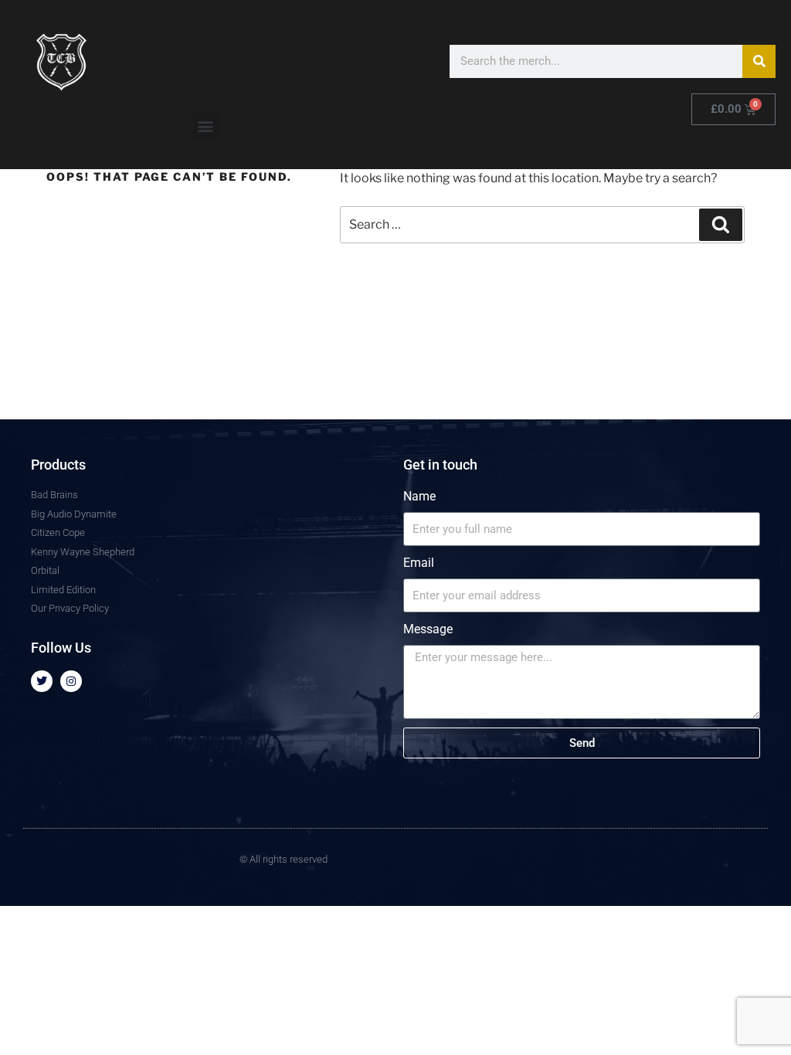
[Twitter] (42, 681)
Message (428, 629)
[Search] (759, 61)
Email (418, 562)
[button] (206, 125)
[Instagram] (71, 681)
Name (419, 496)
